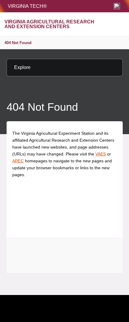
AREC (18, 160)
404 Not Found (18, 43)
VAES (100, 154)
